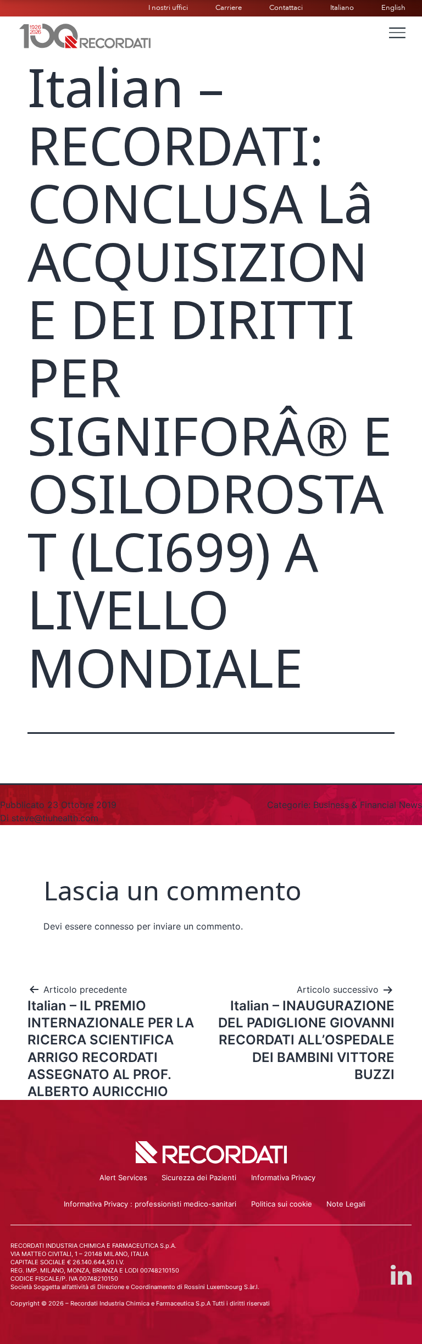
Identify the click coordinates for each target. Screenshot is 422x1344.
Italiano (342, 8)
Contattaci (286, 8)
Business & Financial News (367, 804)
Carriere (228, 8)
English (393, 8)
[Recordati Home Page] (85, 34)
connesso (114, 926)
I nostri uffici (168, 8)
